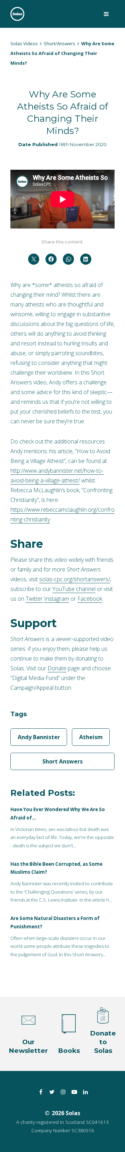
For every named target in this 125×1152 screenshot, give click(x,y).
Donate (57, 668)
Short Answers (62, 761)
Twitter (34, 598)
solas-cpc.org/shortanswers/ (74, 579)
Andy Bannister (39, 737)
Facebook (89, 598)
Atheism (91, 737)
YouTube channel (73, 589)
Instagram (56, 598)
